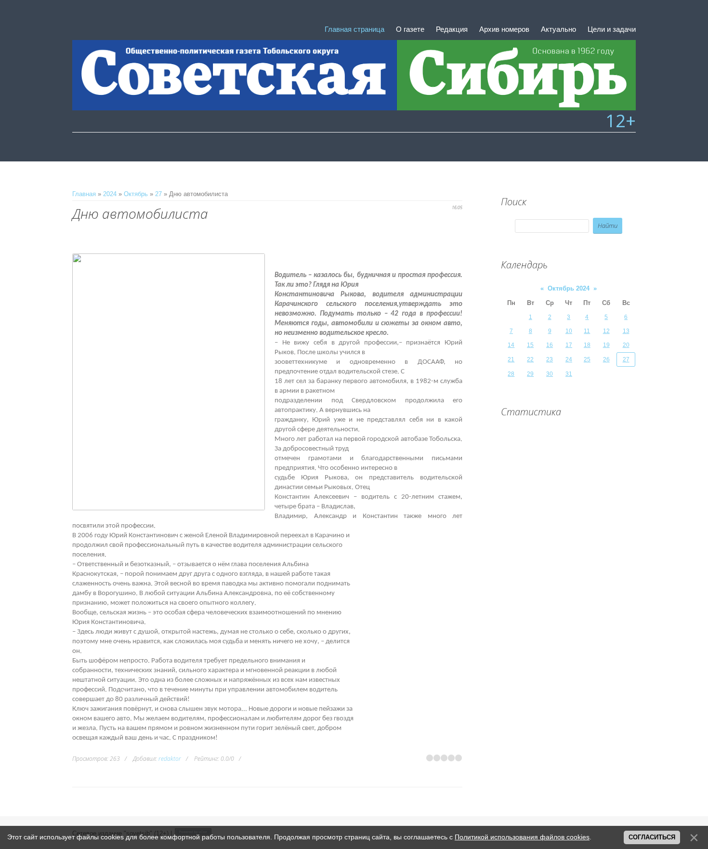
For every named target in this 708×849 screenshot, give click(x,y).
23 (549, 359)
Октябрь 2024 (569, 288)
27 (158, 194)
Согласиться (652, 837)
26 (606, 359)
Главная (84, 194)
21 (511, 359)
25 (587, 359)
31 (568, 374)
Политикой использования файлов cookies (522, 837)
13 (626, 331)
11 (587, 331)
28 (511, 374)
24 (568, 359)
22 (530, 359)
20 (626, 345)
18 (587, 345)
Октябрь (136, 194)
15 (530, 345)
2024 (110, 194)
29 (530, 374)
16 (549, 345)
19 (606, 345)
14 (511, 345)
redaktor (169, 759)
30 (549, 374)
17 (568, 345)
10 (568, 331)
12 (606, 331)
